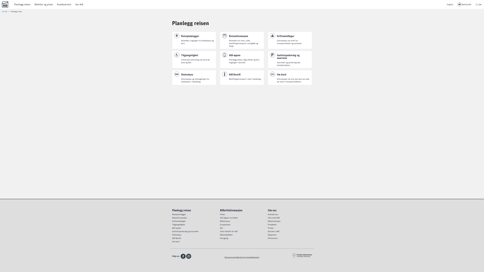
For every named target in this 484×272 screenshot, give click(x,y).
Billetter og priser (43, 4)
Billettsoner (225, 221)
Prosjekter (272, 224)
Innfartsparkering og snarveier (185, 231)
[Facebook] (183, 256)
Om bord (175, 241)
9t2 (221, 228)
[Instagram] (188, 256)
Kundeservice (64, 4)
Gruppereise (225, 224)
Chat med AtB (274, 217)
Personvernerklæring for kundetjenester (241, 257)
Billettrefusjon (274, 221)
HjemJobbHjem (226, 234)
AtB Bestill (176, 238)
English (450, 4)
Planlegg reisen (22, 4)
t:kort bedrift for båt (229, 231)
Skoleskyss (177, 234)
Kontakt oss (273, 214)
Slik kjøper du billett (229, 217)
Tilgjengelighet (178, 224)
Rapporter (272, 234)
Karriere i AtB (273, 231)
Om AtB (79, 4)
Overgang (224, 238)
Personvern (273, 238)
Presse (271, 228)
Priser (222, 214)
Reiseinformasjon (179, 217)
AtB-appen (176, 228)
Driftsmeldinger (179, 221)
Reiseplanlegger (179, 214)
